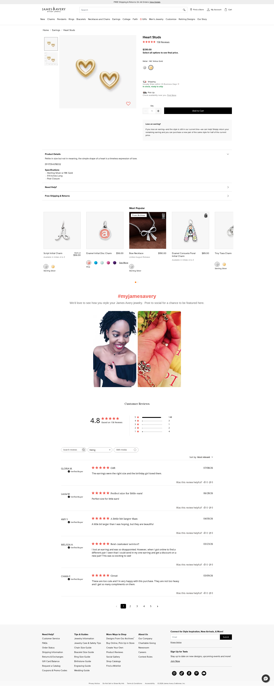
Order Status (48, 647)
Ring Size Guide (82, 656)
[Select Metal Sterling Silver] (145, 67)
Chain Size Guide (82, 647)
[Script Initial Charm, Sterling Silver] (46, 266)
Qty (152, 106)
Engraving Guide (82, 665)
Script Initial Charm (53, 253)
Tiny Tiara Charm (223, 253)
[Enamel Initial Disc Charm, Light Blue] (102, 262)
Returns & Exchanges (52, 656)
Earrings (56, 30)
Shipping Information (52, 652)
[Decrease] (158, 111)
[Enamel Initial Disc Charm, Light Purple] (114, 262)
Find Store (171, 95)
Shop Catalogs (113, 661)
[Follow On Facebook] (189, 673)
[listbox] (51, 70)
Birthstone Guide (82, 661)
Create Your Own (114, 647)
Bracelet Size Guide (84, 652)
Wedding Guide (82, 670)
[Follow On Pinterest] (196, 673)
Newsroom (143, 647)
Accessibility (150, 683)
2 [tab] (137, 283)
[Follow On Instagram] (174, 673)
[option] (51, 44)
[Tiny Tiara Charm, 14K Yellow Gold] (224, 264)
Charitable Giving (147, 643)
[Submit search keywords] (185, 10)
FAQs (44, 643)
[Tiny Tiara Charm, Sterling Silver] (217, 264)
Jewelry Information (84, 638)
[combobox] (133, 10)
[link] (126, 19)
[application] (90, 74)
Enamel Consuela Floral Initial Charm (184, 255)
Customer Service (51, 638)
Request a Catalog (51, 665)
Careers (142, 652)
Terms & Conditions (134, 683)
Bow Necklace (136, 253)
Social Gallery (113, 656)
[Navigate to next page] (157, 606)
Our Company (145, 638)
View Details (155, 2)
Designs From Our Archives (120, 638)
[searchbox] (71, 450)
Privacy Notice (176, 642)
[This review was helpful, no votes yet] (205, 482)
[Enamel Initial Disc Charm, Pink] (88, 262)
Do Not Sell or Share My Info (113, 683)
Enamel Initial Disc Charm (99, 253)
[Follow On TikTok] (181, 673)
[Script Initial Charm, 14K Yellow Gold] (53, 266)
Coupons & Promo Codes (54, 670)
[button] (214, 9)
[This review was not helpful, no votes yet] (210, 482)
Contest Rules (145, 656)
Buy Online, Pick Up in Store (120, 643)
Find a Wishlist (113, 665)
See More (123, 262)
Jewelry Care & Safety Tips (87, 643)
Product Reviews (114, 652)
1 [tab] (135, 283)
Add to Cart (198, 110)
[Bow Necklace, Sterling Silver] (131, 266)
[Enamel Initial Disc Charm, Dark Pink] (108, 262)
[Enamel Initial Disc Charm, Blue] (95, 262)
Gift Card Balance (51, 661)
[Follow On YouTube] (204, 673)
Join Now (175, 661)
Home (46, 30)
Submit (226, 637)
